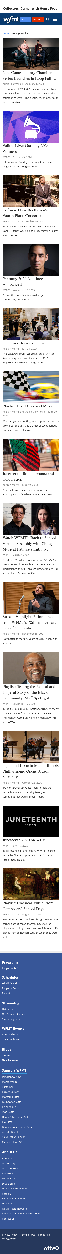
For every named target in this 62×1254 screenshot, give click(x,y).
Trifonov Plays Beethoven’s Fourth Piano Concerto (25, 212)
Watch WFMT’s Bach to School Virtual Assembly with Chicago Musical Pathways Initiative (29, 543)
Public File (44, 1234)
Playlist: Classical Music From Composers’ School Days (28, 905)
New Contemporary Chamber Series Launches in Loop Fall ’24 (30, 75)
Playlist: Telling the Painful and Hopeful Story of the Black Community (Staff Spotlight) (29, 692)
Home (6, 33)
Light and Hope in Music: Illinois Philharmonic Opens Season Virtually (31, 771)
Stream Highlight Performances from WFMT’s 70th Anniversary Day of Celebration (30, 622)
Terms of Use (27, 1234)
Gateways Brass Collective (25, 343)
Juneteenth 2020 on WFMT (25, 839)
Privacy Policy (9, 1234)
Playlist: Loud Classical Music (28, 406)
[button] (48, 19)
